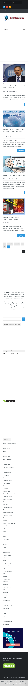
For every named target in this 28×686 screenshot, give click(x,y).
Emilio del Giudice (7, 507)
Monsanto (5, 550)
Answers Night (6, 456)
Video (4, 619)
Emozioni (5, 510)
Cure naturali (6, 483)
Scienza (5, 603)
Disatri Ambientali (7, 499)
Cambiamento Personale (9, 467)
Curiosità (5, 486)
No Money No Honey (8, 563)
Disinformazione (7, 502)
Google (5, 520)
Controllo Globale (7, 480)
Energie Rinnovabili (8, 512)
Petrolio (5, 573)
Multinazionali (6, 552)
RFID (4, 589)
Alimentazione (6, 448)
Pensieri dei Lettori (7, 571)
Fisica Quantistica (7, 515)
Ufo (4, 616)
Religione (5, 584)
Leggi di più (21, 150)
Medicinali (5, 536)
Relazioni (5, 581)
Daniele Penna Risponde (9, 494)
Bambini (5, 462)
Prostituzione (6, 579)
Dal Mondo (5, 488)
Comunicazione (6, 475)
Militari (5, 544)
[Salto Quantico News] (14, 21)
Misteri (4, 547)
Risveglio (5, 592)
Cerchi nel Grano (7, 472)
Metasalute (6, 542)
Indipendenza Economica (9, 523)
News (4, 560)
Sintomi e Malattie (7, 605)
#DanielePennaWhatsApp (9, 443)
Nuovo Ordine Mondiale (9, 566)
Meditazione (6, 539)
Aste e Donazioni (7, 459)
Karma (4, 531)
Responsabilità (6, 587)
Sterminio (5, 611)
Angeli (4, 451)
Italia (4, 528)
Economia (5, 504)
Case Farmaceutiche (8, 470)
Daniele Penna (6, 491)
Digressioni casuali (7, 496)
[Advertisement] (14, 46)
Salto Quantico (7, 595)
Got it (14, 685)
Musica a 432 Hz (7, 555)
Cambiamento (6, 464)
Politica (5, 576)
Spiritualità (6, 608)
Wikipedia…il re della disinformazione (14, 175)
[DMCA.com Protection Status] (9, 401)
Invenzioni (5, 526)
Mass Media (6, 534)
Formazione (6, 518)
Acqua (4, 446)
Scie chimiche (6, 600)
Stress (4, 613)
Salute (4, 597)
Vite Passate (6, 624)
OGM (4, 568)
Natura (5, 558)
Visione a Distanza (7, 621)
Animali (5, 454)
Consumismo (6, 478)
